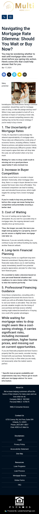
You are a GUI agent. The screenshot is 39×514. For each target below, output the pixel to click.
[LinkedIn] (19, 507)
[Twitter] (13, 507)
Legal (19, 440)
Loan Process (19, 471)
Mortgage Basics (19, 476)
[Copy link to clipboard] (25, 74)
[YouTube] (23, 507)
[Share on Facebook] (4, 74)
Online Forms (20, 480)
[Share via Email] (19, 74)
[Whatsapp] (26, 507)
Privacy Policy (19, 444)
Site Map (19, 454)
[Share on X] (9, 74)
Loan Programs (19, 466)
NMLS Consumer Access (19, 407)
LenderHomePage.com (26, 511)
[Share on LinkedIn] (14, 74)
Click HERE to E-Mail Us (20, 427)
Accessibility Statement (20, 449)
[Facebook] (10, 507)
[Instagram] (16, 507)
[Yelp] (29, 507)
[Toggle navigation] (10, 17)
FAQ (19, 485)
